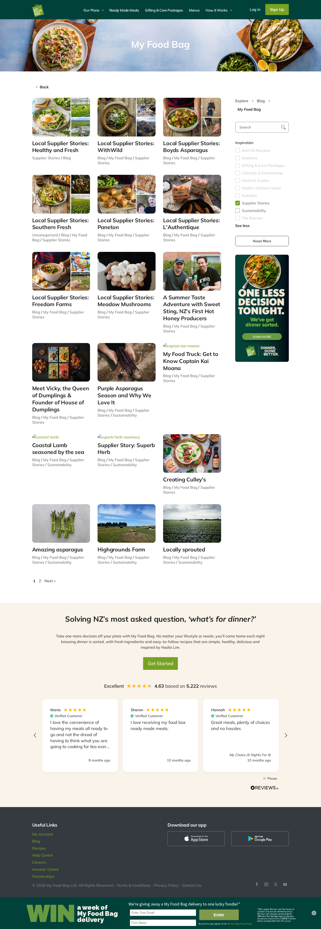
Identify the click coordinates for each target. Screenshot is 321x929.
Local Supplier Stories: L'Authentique (191, 224)
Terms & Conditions (133, 885)
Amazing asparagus (57, 549)
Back (44, 87)
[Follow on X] (275, 884)
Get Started (160, 663)
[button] (35, 735)
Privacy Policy (166, 885)
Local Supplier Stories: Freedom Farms (60, 301)
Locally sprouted (184, 549)
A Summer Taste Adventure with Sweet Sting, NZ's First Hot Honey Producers (191, 308)
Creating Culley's (184, 479)
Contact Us (192, 885)
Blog (67, 158)
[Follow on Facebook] (257, 884)
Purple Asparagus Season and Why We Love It (124, 395)
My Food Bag (120, 158)
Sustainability (125, 415)
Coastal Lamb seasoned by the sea (58, 449)
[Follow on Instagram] (266, 884)
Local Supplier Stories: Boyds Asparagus (191, 147)
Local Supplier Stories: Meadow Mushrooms (126, 301)
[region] (160, 735)
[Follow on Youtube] (285, 884)
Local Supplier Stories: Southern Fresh (60, 224)
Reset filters (262, 241)
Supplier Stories (46, 158)
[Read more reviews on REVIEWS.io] (265, 788)
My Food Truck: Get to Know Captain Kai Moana (190, 361)
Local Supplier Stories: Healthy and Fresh (60, 147)
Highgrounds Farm (121, 549)
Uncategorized (45, 235)
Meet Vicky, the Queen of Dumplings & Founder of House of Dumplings (60, 399)
